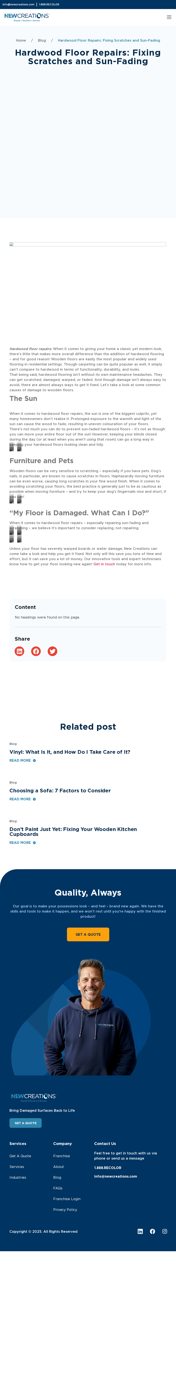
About (58, 1167)
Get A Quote (20, 1156)
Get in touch (104, 564)
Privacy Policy (65, 1210)
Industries (17, 1177)
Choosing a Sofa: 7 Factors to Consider (60, 790)
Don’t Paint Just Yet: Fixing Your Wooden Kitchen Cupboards (73, 831)
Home (21, 40)
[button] (169, 17)
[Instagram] (164, 1231)
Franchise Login (66, 1199)
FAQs (57, 1188)
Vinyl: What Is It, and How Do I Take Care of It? (69, 752)
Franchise (61, 1156)
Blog (42, 40)
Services (16, 1167)
